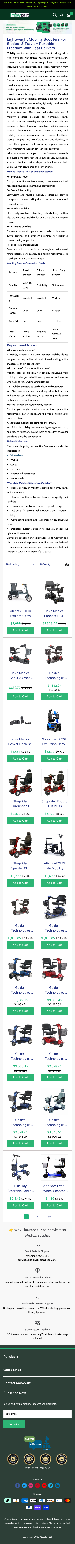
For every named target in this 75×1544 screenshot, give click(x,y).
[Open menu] (5, 15)
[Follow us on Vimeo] (50, 1485)
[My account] (61, 15)
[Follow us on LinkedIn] (57, 1485)
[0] (68, 15)
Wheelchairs (16, 455)
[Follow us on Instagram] (30, 1485)
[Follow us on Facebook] (17, 1485)
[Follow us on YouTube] (44, 1485)
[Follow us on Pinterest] (37, 1485)
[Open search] (55, 15)
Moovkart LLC (46, 1536)
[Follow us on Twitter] (24, 1485)
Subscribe (14, 1424)
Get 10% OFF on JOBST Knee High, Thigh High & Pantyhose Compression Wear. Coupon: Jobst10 (37, 4)
